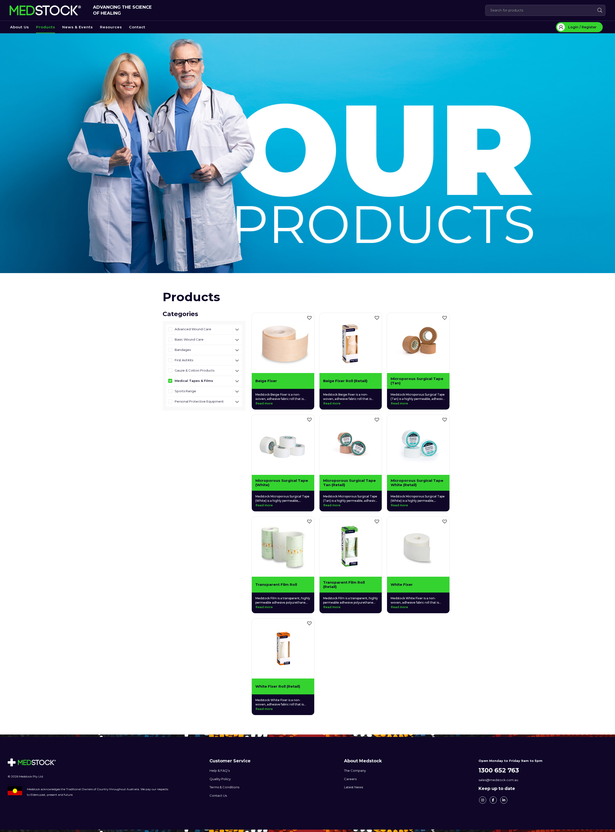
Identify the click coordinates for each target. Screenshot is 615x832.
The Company (355, 770)
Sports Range (185, 391)
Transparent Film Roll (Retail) (344, 584)
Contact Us (218, 795)
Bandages (183, 350)
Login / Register (582, 27)
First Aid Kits (184, 360)
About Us (19, 27)
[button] (309, 318)
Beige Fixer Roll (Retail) (345, 381)
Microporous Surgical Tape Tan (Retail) (349, 482)
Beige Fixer (266, 381)
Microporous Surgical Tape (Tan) (417, 381)
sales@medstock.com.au (498, 780)
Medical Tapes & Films (194, 381)
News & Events (77, 27)
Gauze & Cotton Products (194, 370)
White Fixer (402, 584)
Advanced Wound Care (193, 329)
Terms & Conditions (224, 787)
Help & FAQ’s (219, 770)
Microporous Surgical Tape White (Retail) (417, 482)
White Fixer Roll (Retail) (277, 686)
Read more (264, 403)
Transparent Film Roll (276, 584)
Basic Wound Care (189, 339)
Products (45, 27)
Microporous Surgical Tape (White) (281, 482)
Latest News (353, 787)
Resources (111, 27)
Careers (350, 779)
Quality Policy (220, 779)
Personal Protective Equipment (199, 401)
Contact (137, 27)
